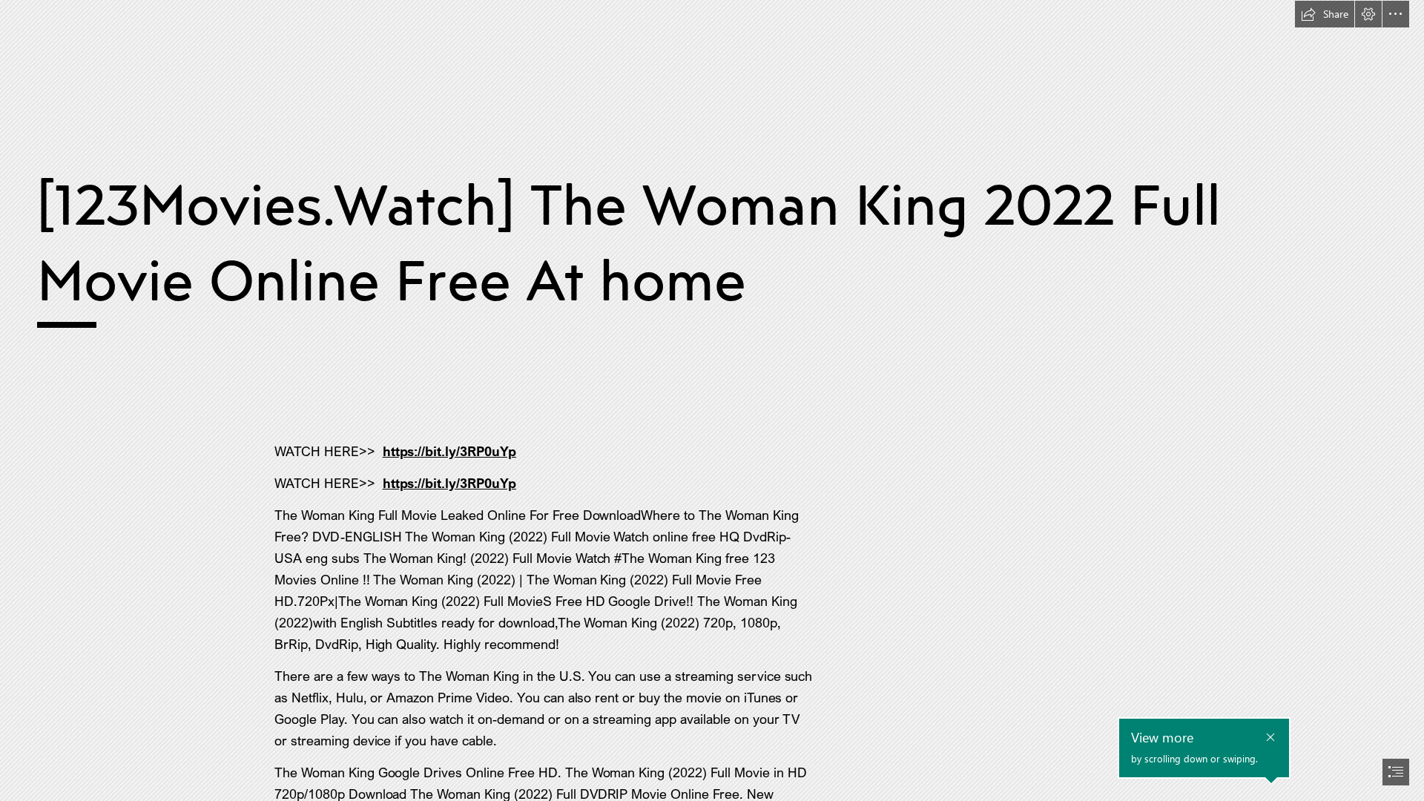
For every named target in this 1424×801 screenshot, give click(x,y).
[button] (1324, 14)
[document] (712, 400)
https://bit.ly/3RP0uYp (449, 451)
